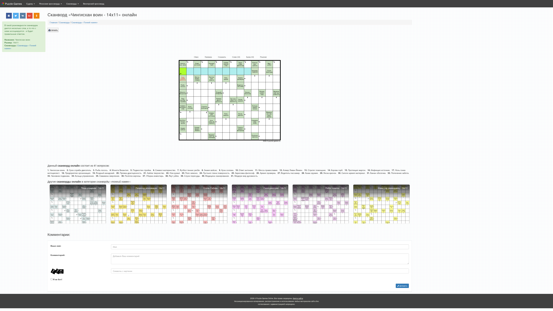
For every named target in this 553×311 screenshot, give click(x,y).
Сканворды (64, 22)
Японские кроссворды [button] (49, 3)
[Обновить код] (78, 271)
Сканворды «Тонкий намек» (84, 22)
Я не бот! (57, 279)
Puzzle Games (13, 3)
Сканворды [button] (71, 3)
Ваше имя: (56, 245)
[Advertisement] (23, 98)
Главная (53, 22)
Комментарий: (58, 255)
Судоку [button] (29, 3)
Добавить (403, 286)
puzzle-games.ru (274, 141)
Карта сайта (298, 298)
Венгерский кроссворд (93, 3)
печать (54, 30)
